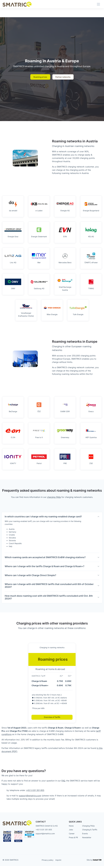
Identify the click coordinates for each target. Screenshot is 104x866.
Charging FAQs (88, 826)
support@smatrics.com (30, 795)
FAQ (63, 780)
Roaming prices (40, 77)
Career (71, 833)
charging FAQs (54, 497)
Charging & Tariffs (89, 830)
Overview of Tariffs (52, 717)
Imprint (58, 860)
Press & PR (73, 837)
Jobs (71, 830)
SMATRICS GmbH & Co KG (47, 826)
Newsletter (86, 837)
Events (85, 833)
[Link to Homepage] (17, 4)
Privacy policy (47, 860)
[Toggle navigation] (98, 4)
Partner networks (63, 77)
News (71, 826)
